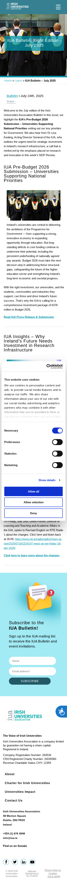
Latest (18, 80)
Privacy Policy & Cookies (53, 872)
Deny (33, 513)
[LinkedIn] (24, 862)
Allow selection (34, 502)
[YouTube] (33, 862)
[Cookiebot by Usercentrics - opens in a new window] (47, 366)
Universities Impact (20, 791)
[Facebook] (7, 862)
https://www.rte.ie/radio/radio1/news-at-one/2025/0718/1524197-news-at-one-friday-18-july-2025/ (33, 543)
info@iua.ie (10, 837)
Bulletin (12, 96)
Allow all (33, 491)
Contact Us (14, 800)
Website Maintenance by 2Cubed (32, 873)
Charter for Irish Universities (27, 783)
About (10, 774)
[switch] (57, 442)
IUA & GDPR (54, 876)
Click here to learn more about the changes (32, 555)
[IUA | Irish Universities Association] (17, 6)
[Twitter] (16, 862)
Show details (47, 480)
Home (8, 80)
